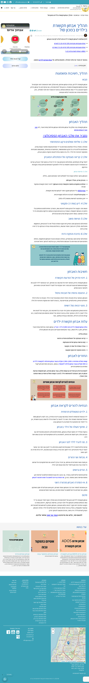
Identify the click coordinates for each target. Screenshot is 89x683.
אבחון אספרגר (82, 606)
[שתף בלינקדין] (30, 30)
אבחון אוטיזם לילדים (45, 60)
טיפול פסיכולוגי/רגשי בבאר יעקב (39, 611)
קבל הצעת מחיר (15, 59)
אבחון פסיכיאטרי (81, 588)
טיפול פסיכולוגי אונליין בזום (39, 608)
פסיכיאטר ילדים (42, 592)
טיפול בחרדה (62, 582)
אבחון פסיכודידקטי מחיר (79, 612)
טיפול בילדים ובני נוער (59, 590)
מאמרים (44, 580)
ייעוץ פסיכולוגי (42, 606)
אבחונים (52, 8)
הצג (76, 65)
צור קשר (13, 8)
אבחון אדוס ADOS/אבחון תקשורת (79, 593)
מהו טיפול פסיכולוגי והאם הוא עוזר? (40, 599)
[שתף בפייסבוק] (33, 30)
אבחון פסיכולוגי (82, 617)
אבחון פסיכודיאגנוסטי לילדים (78, 582)
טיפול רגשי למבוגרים (41, 586)
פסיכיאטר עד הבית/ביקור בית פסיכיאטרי (39, 589)
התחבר (47, 2)
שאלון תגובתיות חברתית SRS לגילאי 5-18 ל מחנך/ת (69, 47)
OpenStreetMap (71, 661)
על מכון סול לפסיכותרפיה (25, 583)
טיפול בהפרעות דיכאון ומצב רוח (58, 585)
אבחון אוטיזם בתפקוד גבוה (79, 600)
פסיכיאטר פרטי (42, 594)
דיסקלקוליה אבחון (81, 614)
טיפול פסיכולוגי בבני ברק (40, 619)
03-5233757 (36, 2)
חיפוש (7, 8)
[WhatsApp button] (5, 679)
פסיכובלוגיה (35, 8)
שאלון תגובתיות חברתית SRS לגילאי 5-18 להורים (70, 43)
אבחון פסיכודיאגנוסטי (80, 590)
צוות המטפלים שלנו (24, 587)
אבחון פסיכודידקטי (81, 610)
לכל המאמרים (42, 623)
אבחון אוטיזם (82, 604)
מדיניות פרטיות (12, 585)
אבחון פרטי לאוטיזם (81, 602)
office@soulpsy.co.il (21, 2)
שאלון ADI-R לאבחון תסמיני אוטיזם (78, 597)
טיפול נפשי (43, 604)
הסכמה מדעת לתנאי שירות (12, 591)
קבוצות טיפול (44, 8)
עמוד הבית (84, 15)
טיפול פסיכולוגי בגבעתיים (39, 614)
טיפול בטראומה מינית (40, 596)
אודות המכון (23, 8)
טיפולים (63, 580)
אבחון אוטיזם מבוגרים (80, 608)
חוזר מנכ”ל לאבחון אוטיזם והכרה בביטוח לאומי (77, 585)
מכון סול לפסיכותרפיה (78, 673)
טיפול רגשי (43, 584)
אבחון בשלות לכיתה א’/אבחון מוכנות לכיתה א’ (78, 619)
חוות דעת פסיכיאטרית (40, 621)
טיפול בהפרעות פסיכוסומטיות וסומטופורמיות (58, 593)
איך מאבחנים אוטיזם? (40, 582)
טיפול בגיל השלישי (60, 596)
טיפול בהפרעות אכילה (59, 588)
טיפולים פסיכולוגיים (63, 8)
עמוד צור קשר (52, 515)
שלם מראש (15, 66)
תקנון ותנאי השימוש (13, 587)
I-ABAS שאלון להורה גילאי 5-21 (75, 51)
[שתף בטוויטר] (35, 30)
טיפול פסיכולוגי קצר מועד (39, 602)
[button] (68, 643)
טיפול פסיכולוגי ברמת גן (40, 617)
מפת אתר (13, 582)
